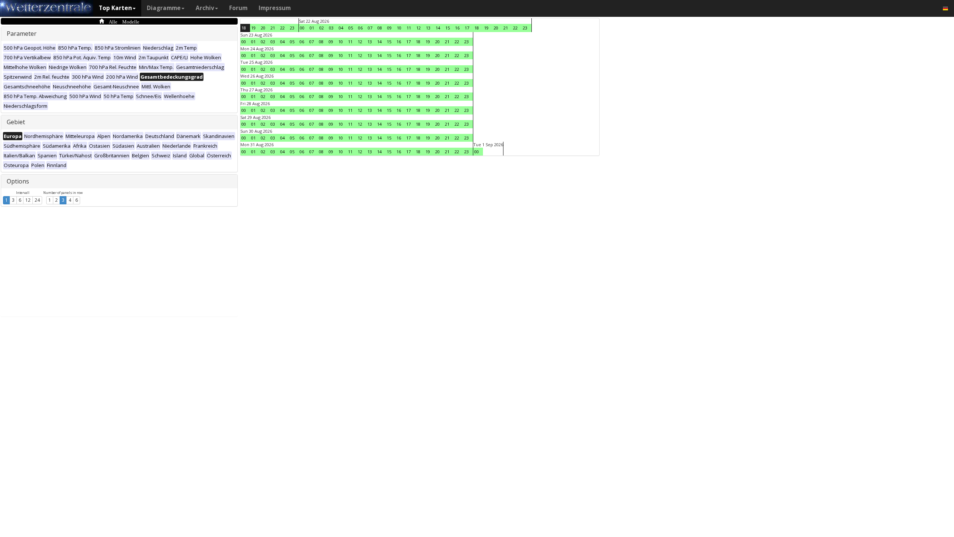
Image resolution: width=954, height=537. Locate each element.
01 (312, 28)
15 (447, 28)
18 (243, 28)
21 (273, 28)
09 (389, 28)
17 (467, 28)
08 (380, 28)
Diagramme (164, 8)
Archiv (205, 8)
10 (399, 28)
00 (302, 28)
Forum (238, 8)
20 (263, 28)
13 (428, 28)
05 (350, 28)
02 (321, 28)
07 (370, 28)
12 (28, 200)
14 (438, 28)
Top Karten (115, 8)
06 (360, 28)
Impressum (275, 8)
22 (282, 28)
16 (457, 28)
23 (292, 28)
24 (37, 200)
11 (409, 28)
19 (253, 28)
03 (331, 28)
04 (341, 28)
